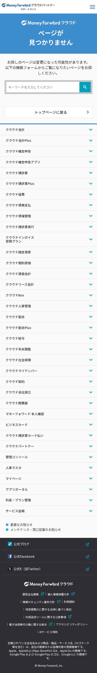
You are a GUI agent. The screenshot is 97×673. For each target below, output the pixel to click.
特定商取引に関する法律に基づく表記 (48, 609)
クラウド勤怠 (15, 317)
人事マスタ (13, 467)
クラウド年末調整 (18, 349)
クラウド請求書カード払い (25, 435)
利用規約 (69, 602)
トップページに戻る (51, 112)
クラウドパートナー (20, 446)
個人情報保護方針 (58, 594)
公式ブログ (21, 544)
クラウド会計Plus (18, 140)
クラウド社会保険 (18, 360)
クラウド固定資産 (18, 252)
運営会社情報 (30, 594)
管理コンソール (17, 457)
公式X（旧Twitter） (28, 569)
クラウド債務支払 (18, 205)
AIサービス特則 (48, 632)
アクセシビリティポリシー (72, 624)
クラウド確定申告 (18, 151)
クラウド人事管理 (18, 306)
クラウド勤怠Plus (18, 327)
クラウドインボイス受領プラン (20, 239)
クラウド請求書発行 (20, 226)
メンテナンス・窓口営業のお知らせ (35, 529)
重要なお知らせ (21, 524)
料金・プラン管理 (18, 500)
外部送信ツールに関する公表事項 (45, 617)
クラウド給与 (15, 338)
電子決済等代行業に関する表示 (28, 624)
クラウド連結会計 (18, 273)
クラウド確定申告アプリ (23, 162)
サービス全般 (15, 511)
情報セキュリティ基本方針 (39, 602)
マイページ (13, 478)
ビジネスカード (17, 424)
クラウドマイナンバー (21, 370)
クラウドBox (15, 295)
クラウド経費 (15, 194)
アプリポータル (17, 489)
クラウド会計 (15, 129)
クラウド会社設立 (18, 392)
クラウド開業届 (17, 403)
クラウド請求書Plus (20, 183)
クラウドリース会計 (20, 284)
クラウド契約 (15, 381)
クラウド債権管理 (18, 216)
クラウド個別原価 (18, 263)
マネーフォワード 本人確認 (25, 414)
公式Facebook (24, 556)
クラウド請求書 (17, 173)
